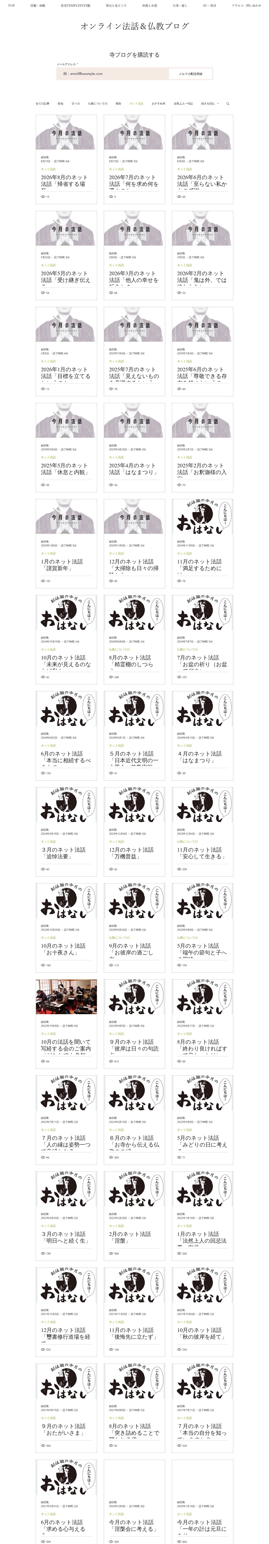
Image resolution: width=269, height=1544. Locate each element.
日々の (76, 103)
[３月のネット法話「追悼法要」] (66, 804)
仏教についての (97, 103)
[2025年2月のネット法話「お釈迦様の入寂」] (202, 420)
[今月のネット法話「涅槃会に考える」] (134, 1477)
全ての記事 (42, 103)
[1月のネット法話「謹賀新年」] (66, 516)
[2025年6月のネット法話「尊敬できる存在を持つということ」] (202, 324)
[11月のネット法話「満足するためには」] (202, 516)
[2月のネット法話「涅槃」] (134, 1189)
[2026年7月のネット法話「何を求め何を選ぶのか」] (134, 132)
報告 (118, 103)
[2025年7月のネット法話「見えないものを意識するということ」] (134, 324)
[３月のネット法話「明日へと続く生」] (66, 1189)
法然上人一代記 (183, 103)
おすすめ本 (158, 103)
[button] (37, 6)
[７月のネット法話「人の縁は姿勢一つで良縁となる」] (66, 1093)
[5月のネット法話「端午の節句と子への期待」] (202, 900)
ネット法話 (136, 103)
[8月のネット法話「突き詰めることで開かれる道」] (134, 1381)
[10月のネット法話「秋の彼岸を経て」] (202, 1285)
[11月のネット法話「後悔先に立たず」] (134, 1285)
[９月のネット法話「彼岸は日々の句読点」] (134, 997)
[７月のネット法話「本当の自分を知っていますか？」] (202, 1381)
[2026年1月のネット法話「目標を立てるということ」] (66, 324)
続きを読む (208, 103)
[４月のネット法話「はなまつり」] (202, 708)
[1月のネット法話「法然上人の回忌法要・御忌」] (202, 1189)
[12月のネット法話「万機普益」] (134, 804)
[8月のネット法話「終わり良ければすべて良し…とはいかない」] (202, 997)
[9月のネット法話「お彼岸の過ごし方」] (134, 900)
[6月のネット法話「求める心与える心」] (66, 1477)
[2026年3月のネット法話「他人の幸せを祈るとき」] (134, 228)
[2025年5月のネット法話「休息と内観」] (66, 420)
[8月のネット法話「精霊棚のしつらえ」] (134, 612)
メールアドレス (66, 64)
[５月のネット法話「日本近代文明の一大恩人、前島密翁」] (134, 708)
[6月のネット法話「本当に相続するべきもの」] (66, 708)
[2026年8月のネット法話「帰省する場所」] (66, 132)
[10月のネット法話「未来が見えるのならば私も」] (66, 612)
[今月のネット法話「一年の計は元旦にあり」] (202, 1477)
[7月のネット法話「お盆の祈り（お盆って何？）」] (202, 612)
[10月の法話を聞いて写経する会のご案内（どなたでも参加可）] (66, 997)
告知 (60, 103)
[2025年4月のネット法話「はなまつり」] (134, 420)
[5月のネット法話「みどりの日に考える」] (202, 1093)
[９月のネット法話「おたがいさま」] (66, 1381)
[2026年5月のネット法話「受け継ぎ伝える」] (66, 228)
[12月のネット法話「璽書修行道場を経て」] (66, 1285)
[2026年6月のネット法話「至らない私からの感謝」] (202, 132)
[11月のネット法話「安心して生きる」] (202, 804)
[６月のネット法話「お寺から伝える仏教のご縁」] (134, 1093)
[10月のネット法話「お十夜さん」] (66, 900)
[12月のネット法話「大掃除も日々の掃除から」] (134, 516)
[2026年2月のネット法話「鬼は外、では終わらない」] (202, 228)
